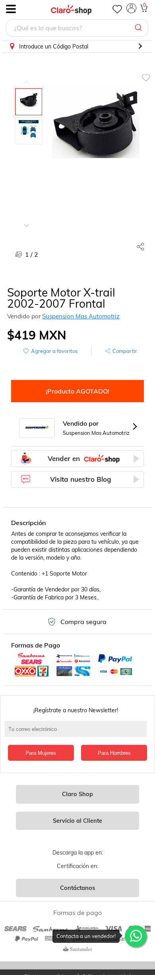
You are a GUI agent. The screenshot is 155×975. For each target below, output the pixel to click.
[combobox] (77, 29)
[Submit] (139, 27)
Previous (26, 76)
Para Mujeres (40, 753)
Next (26, 219)
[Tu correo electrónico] (77, 733)
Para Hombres (114, 753)
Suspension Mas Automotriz (81, 316)
